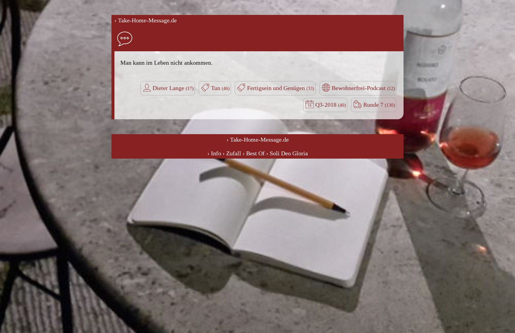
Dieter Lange (169, 88)
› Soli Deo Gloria (287, 153)
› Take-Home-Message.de (145, 20)
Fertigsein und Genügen (276, 88)
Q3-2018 (326, 104)
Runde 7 (374, 104)
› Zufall (232, 153)
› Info (214, 153)
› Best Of (254, 153)
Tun (216, 88)
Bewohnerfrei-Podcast (359, 88)
